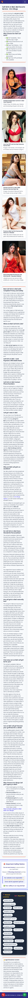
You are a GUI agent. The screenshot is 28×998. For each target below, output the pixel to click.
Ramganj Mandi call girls (10, 944)
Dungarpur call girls (9, 926)
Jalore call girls (19, 941)
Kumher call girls (8, 900)
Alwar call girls (7, 929)
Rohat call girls (18, 948)
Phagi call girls (7, 922)
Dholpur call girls (8, 941)
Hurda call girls (8, 933)
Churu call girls (7, 948)
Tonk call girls (7, 907)
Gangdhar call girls (8, 911)
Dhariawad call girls (9, 937)
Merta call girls (7, 952)
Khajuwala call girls (19, 922)
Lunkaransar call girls (9, 904)
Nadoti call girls (18, 907)
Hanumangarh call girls (10, 918)
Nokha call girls (18, 929)
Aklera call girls (8, 915)
